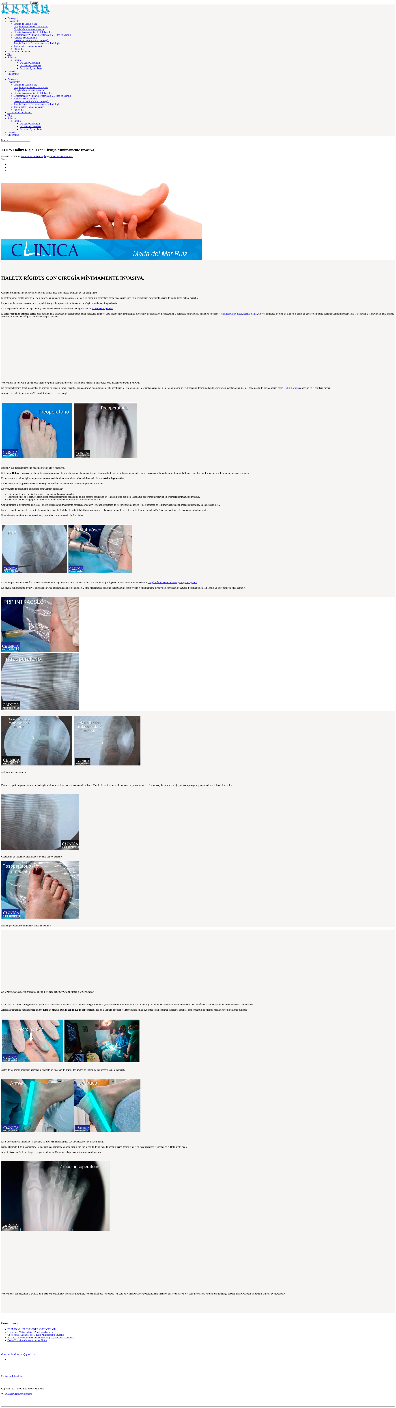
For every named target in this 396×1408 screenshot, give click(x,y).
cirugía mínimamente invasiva (162, 582)
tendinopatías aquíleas (231, 313)
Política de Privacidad (11, 1376)
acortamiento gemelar (102, 308)
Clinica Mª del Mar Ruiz (61, 156)
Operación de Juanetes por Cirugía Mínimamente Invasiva (35, 1334)
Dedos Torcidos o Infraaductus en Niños (27, 1340)
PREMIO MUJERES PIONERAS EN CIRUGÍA (32, 1329)
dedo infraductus (44, 393)
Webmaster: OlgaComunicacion (16, 1394)
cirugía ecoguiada (188, 582)
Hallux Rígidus (291, 388)
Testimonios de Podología (33, 156)
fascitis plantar (250, 313)
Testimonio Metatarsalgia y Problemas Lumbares (31, 1332)
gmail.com (31, 1354)
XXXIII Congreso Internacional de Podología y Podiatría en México (40, 1337)
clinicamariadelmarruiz (12, 1354)
